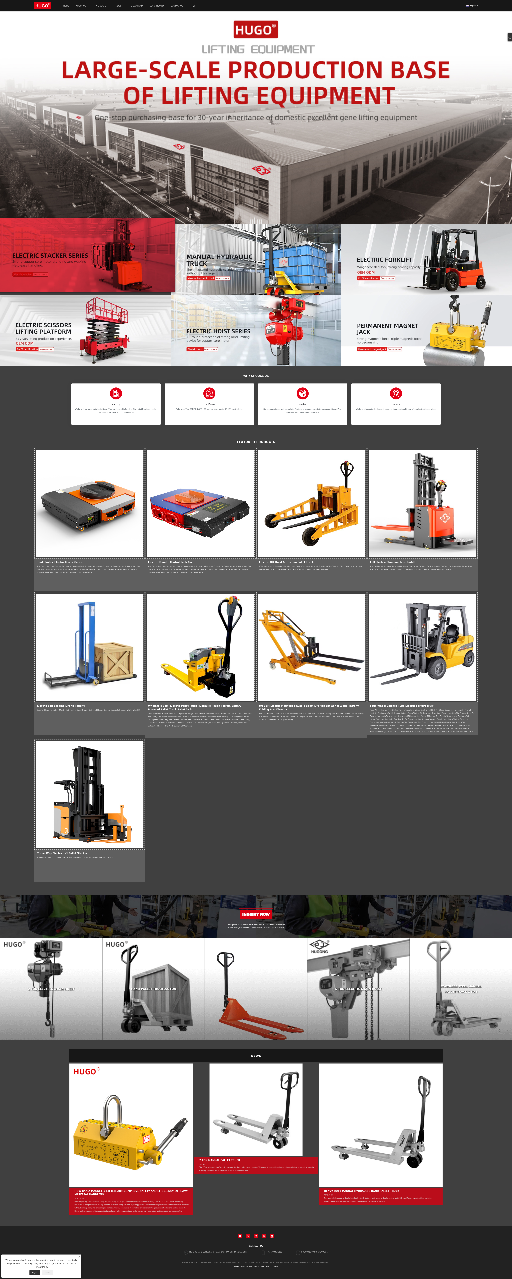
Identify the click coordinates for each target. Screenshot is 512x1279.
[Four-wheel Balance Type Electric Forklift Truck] (422, 647)
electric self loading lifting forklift (61, 705)
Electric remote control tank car (170, 562)
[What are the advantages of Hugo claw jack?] (131, 1125)
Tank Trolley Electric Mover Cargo (59, 562)
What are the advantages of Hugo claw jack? (110, 1190)
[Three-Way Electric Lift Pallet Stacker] (89, 794)
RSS (250, 1266)
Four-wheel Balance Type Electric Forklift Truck (402, 705)
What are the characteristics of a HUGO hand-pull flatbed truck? (250, 1190)
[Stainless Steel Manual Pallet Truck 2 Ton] (256, 989)
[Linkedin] (256, 1236)
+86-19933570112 (274, 1252)
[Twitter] (248, 1236)
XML (255, 1266)
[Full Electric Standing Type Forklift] (422, 503)
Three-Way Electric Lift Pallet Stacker (62, 853)
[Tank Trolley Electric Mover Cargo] (89, 503)
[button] (250, 221)
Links (236, 1266)
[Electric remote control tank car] (200, 503)
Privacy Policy (265, 1266)
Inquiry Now (256, 914)
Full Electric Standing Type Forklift (393, 562)
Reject (34, 1272)
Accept (48, 1272)
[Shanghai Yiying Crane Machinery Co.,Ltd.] (42, 6)
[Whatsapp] (272, 1236)
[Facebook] (240, 1236)
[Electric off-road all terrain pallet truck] (311, 503)
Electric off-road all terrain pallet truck (286, 562)
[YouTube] (264, 1236)
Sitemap (244, 1266)
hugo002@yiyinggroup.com (314, 1252)
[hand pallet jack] (256, 118)
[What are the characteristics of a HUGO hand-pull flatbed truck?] (256, 1125)
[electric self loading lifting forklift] (89, 647)
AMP (276, 1266)
